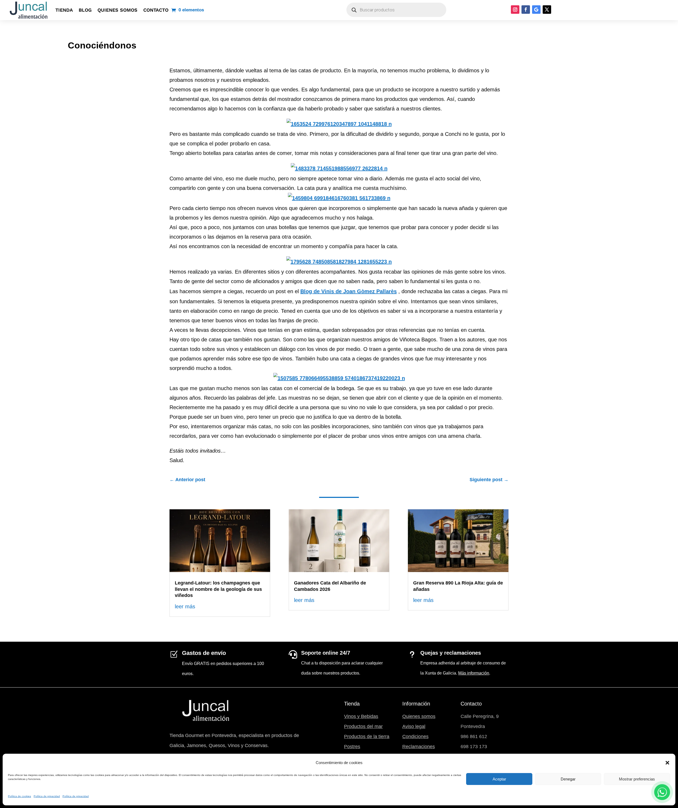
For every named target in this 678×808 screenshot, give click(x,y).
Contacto (155, 10)
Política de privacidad (47, 796)
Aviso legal (413, 726)
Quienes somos (117, 10)
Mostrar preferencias (637, 779)
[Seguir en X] (547, 9)
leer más (185, 606)
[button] (667, 762)
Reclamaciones (418, 746)
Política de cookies (19, 796)
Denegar (568, 779)
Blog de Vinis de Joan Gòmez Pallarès (348, 291)
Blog (85, 10)
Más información (473, 673)
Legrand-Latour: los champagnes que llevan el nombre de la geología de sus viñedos (218, 589)
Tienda (64, 10)
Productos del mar (363, 726)
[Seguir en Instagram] (515, 9)
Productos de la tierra (366, 736)
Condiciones (415, 736)
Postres (352, 746)
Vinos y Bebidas (361, 716)
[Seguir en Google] (536, 9)
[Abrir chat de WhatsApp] (662, 792)
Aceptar (499, 779)
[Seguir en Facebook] (525, 9)
